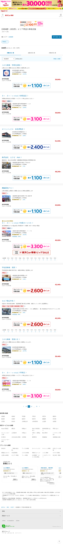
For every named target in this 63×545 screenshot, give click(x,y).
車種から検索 (56, 58)
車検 (8, 507)
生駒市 (13, 416)
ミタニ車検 (45, 452)
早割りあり (55, 428)
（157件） (24, 351)
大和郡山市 (25, 421)
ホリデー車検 (15, 455)
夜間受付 (34, 437)
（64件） (24, 384)
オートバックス (36, 448)
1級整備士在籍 (56, 437)
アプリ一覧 (4, 532)
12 (31, 406)
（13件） (24, 279)
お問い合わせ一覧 (10, 532)
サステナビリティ (18, 532)
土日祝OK (14, 432)
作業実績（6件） (16, 314)
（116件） (24, 107)
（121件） (24, 74)
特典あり (24, 428)
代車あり (24, 432)
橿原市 (54, 416)
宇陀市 (34, 416)
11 (29, 406)
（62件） (24, 135)
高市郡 (54, 419)
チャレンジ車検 (46, 448)
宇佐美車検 (14, 452)
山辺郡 (44, 421)
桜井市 (34, 419)
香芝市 (44, 416)
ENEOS (3, 448)
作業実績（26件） (17, 236)
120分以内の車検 (16, 437)
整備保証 (4, 41)
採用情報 (17, 520)
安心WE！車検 (56, 455)
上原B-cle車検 (5, 455)
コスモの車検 (25, 452)
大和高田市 (35, 421)
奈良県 (12, 507)
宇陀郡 (23, 416)
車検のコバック (36, 452)
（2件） (24, 199)
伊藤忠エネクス (5, 452)
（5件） (24, 312)
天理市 (3, 421)
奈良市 (13, 421)
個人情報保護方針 (10, 520)
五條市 (13, 419)
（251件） (24, 234)
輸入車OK (44, 432)
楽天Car (3, 507)
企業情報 (3, 520)
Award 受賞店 (4, 428)
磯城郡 (44, 419)
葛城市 (3, 419)
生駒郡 (3, 416)
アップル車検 (25, 448)
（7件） (24, 166)
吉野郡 (54, 421)
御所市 (23, 419)
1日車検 (24, 437)
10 (26, 406)
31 (36, 406)
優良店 (13, 428)
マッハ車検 (25, 455)
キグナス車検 (56, 452)
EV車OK (3, 437)
